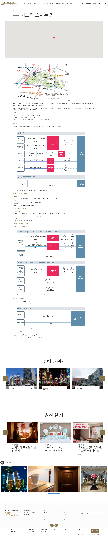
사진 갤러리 (65, 3)
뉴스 (44, 515)
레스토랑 (36, 3)
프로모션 (58, 3)
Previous (5, 378)
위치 (71, 3)
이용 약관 (63, 515)
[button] (54, 38)
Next (102, 378)
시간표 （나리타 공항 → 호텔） (21, 223)
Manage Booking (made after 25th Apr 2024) (88, 534)
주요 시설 (52, 3)
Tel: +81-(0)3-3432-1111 (29, 517)
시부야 (12, 389)
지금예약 (12, 454)
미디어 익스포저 (47, 519)
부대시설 (30, 3)
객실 (25, 3)
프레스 (44, 517)
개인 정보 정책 (65, 512)
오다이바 (79, 389)
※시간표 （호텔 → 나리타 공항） (21, 226)
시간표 (14, 127)
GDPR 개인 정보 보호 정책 (68, 517)
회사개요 (45, 512)
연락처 (63, 519)
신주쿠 (45, 389)
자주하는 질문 (46, 521)
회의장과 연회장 (44, 3)
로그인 (104, 3)
